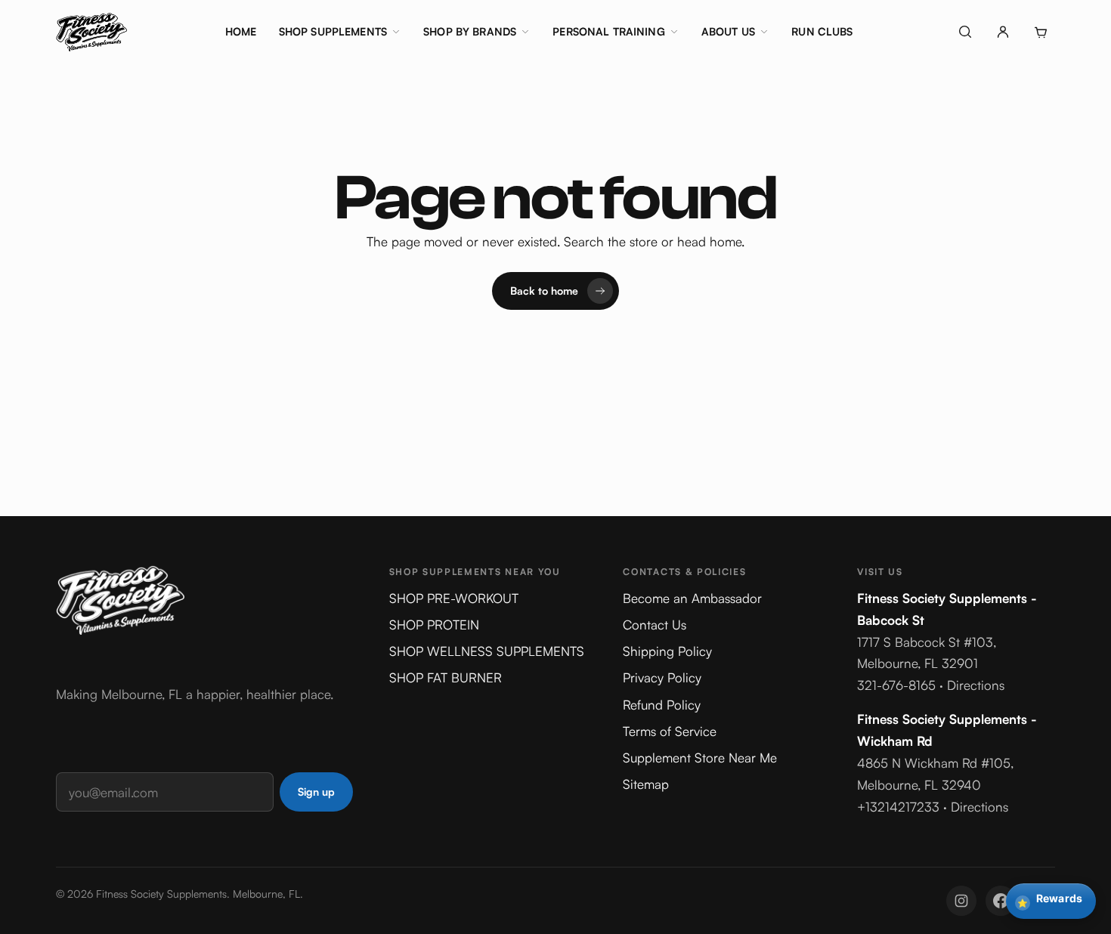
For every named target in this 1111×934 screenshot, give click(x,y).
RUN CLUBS (822, 31)
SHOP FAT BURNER (445, 677)
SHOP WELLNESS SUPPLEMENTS (486, 651)
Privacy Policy (662, 677)
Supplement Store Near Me (700, 757)
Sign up (316, 791)
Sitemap (646, 784)
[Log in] (1003, 31)
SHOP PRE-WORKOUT (453, 598)
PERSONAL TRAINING (608, 31)
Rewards (1049, 900)
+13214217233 (898, 807)
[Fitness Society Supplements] (91, 31)
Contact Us (654, 624)
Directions (975, 685)
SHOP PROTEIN (434, 624)
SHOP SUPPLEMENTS (333, 31)
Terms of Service (669, 731)
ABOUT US (728, 31)
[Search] (965, 31)
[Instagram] (961, 901)
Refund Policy (662, 705)
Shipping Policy (667, 651)
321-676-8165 (896, 685)
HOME (241, 31)
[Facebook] (1001, 901)
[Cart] (1040, 31)
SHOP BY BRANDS (469, 31)
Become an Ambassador (692, 598)
